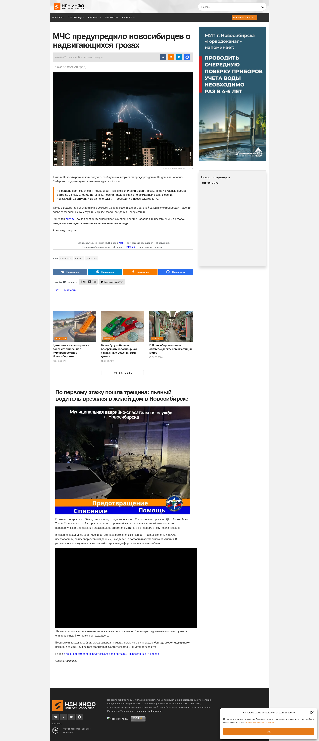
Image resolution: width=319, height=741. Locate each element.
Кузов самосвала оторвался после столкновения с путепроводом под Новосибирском (71, 350)
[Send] (175, 272)
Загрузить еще (122, 372)
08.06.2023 (60, 57)
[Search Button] (263, 6)
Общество (65, 258)
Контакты (57, 723)
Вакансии (111, 17)
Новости (58, 17)
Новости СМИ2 (210, 182)
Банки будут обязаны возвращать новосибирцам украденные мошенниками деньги (119, 350)
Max (121, 242)
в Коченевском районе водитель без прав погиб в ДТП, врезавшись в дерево (111, 654)
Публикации (76, 17)
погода (79, 258)
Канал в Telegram (113, 282)
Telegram (131, 246)
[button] (312, 712)
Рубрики (93, 17)
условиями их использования (260, 722)
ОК (268, 731)
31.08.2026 (60, 360)
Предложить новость (244, 17)
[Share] (70, 272)
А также (126, 17)
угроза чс (92, 258)
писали (70, 219)
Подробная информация (148, 710)
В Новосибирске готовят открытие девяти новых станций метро (170, 348)
